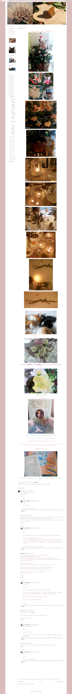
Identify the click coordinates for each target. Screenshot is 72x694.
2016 (11, 89)
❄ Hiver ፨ (13, 110)
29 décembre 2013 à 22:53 (34, 651)
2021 (11, 79)
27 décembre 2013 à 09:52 (27, 491)
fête (38, 484)
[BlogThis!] (34, 482)
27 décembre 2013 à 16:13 (34, 624)
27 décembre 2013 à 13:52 (27, 515)
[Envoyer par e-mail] (33, 482)
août (12, 145)
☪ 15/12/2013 (13, 121)
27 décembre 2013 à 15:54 (34, 501)
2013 (23, 484)
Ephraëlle (22, 553)
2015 (11, 91)
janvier (13, 158)
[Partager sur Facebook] (36, 482)
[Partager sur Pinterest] (37, 482)
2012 (11, 161)
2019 (11, 83)
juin (12, 149)
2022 (11, 77)
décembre (13, 96)
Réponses (23, 498)
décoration (35, 484)
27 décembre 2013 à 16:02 (34, 528)
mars (13, 154)
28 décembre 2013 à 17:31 (27, 643)
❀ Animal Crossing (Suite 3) (13, 113)
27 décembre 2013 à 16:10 (34, 582)
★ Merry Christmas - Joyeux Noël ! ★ (13, 106)
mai (12, 151)
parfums (48, 484)
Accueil (41, 681)
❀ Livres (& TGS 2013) (13, 133)
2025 (11, 75)
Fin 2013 (13, 99)
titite (21, 491)
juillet (13, 147)
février (13, 156)
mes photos (43, 484)
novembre (13, 136)
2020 (11, 81)
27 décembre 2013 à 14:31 (28, 553)
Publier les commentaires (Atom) (28, 683)
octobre (13, 140)
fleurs (40, 484)
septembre (13, 142)
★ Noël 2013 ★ (13, 102)
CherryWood (31, 484)
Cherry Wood (10, 4)
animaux (25, 484)
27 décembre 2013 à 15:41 (28, 610)
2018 (11, 85)
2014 (11, 93)
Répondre (22, 496)
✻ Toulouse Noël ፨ (13, 129)
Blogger (40, 691)
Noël (46, 484)
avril (12, 153)
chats (28, 484)
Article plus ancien (60, 681)
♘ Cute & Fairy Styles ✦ (13, 117)
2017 (11, 87)
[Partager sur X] (35, 482)
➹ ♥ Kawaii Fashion (13, 126)
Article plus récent (21, 681)
